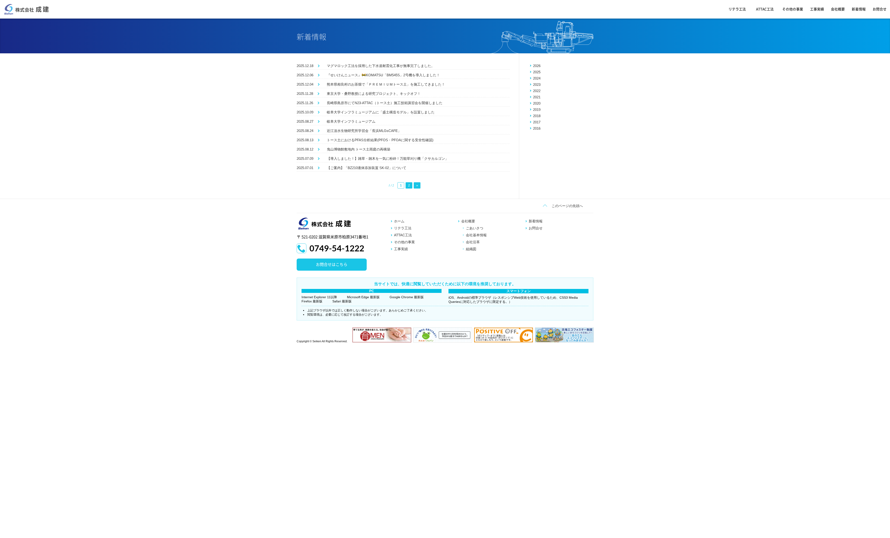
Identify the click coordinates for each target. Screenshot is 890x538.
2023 (536, 84)
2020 (536, 103)
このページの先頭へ (567, 206)
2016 (536, 128)
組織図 (471, 249)
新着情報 (859, 9)
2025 (536, 72)
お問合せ (880, 9)
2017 (536, 122)
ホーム (399, 221)
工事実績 (817, 9)
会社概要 (838, 9)
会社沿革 (473, 242)
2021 (536, 97)
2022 (536, 91)
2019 (536, 110)
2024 (536, 78)
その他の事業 (792, 9)
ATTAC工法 (765, 9)
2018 (536, 116)
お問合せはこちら (331, 264)
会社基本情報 (476, 235)
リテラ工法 (737, 9)
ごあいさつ (474, 228)
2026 (536, 66)
